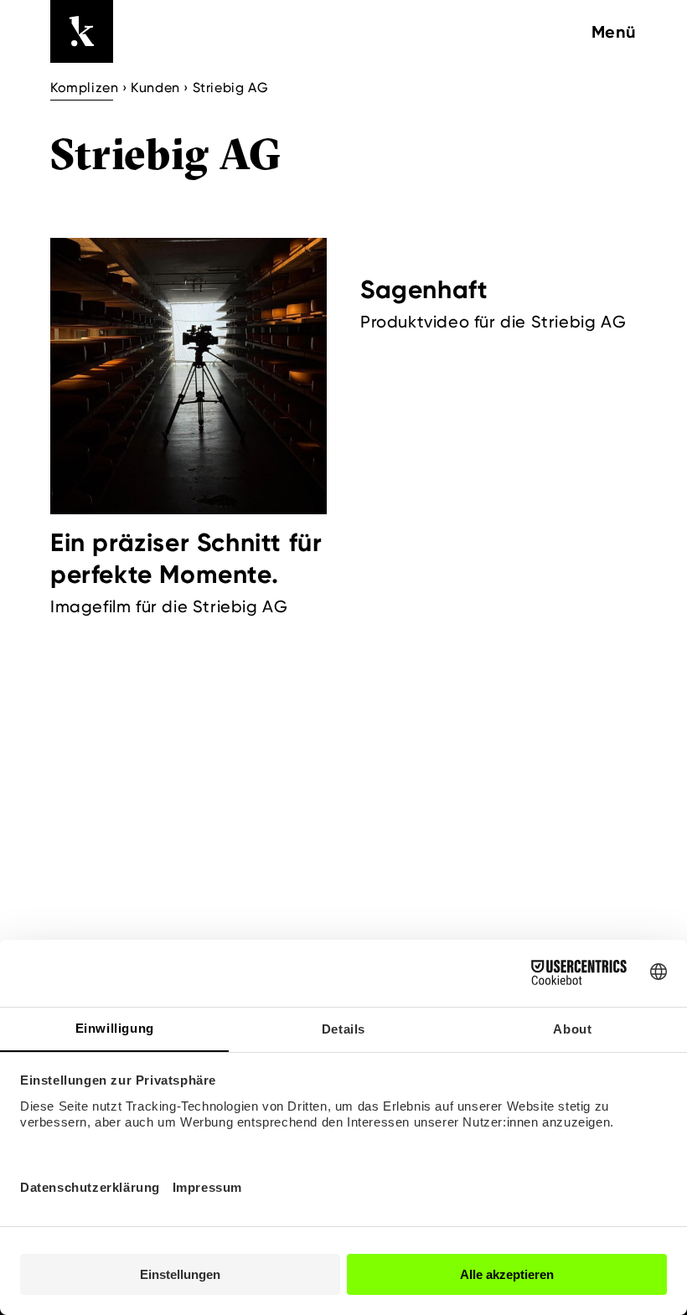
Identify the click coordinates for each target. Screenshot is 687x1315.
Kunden (155, 87)
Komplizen (84, 87)
